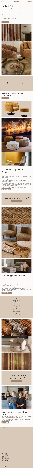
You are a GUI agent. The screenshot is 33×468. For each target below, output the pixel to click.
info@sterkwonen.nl (22, 417)
